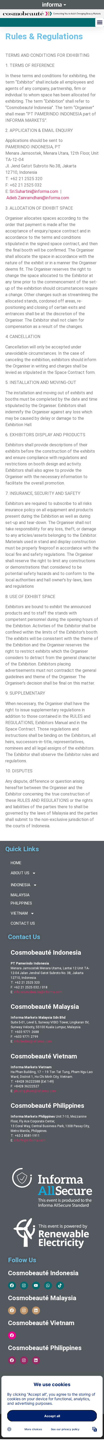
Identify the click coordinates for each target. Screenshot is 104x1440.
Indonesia (20, 885)
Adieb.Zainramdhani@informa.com (37, 197)
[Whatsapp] (48, 1286)
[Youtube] (36, 1286)
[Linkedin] (36, 1310)
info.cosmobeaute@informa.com (38, 992)
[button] (99, 22)
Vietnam (19, 913)
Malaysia (20, 895)
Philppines (21, 903)
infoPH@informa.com (30, 1140)
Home (16, 862)
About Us (20, 873)
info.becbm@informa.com (33, 1041)
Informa (52, 4)
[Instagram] (24, 1286)
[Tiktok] (60, 1286)
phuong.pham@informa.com (35, 1091)
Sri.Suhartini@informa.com (34, 191)
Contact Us (23, 923)
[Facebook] (12, 1286)
